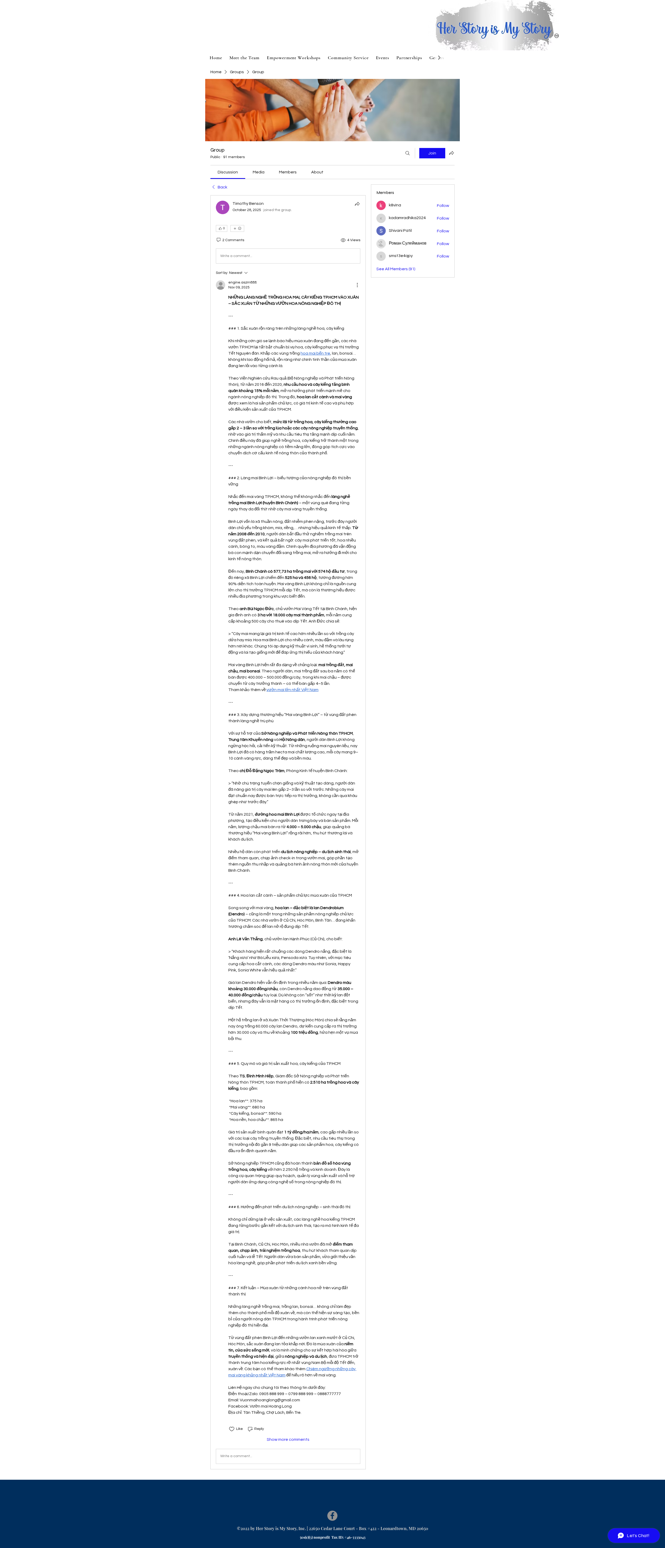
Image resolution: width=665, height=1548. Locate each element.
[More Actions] (357, 285)
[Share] (357, 204)
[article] (288, 832)
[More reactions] (237, 228)
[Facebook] (332, 1516)
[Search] (407, 153)
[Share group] (451, 153)
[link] (228, 172)
